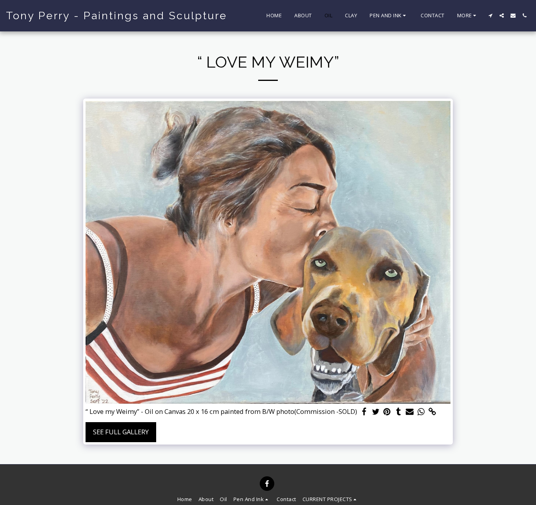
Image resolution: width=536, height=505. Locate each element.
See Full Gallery (121, 431)
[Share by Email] (410, 412)
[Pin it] (387, 412)
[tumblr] (398, 412)
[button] (389, 16)
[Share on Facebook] (364, 412)
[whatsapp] (421, 412)
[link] (432, 412)
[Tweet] (376, 412)
